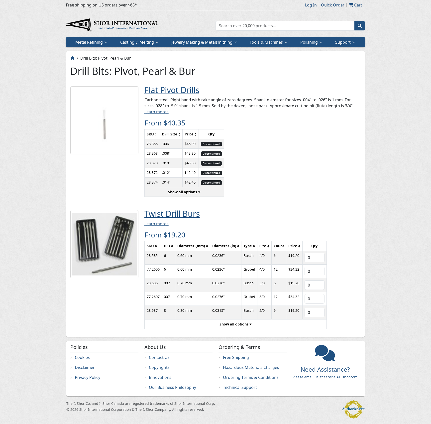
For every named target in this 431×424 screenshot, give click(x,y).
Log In (311, 5)
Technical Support (240, 387)
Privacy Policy (87, 377)
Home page (113, 25)
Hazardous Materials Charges (251, 367)
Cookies (82, 357)
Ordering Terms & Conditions (251, 377)
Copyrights (159, 367)
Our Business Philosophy (172, 387)
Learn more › (156, 111)
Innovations (160, 377)
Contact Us (159, 357)
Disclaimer (85, 367)
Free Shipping (236, 357)
